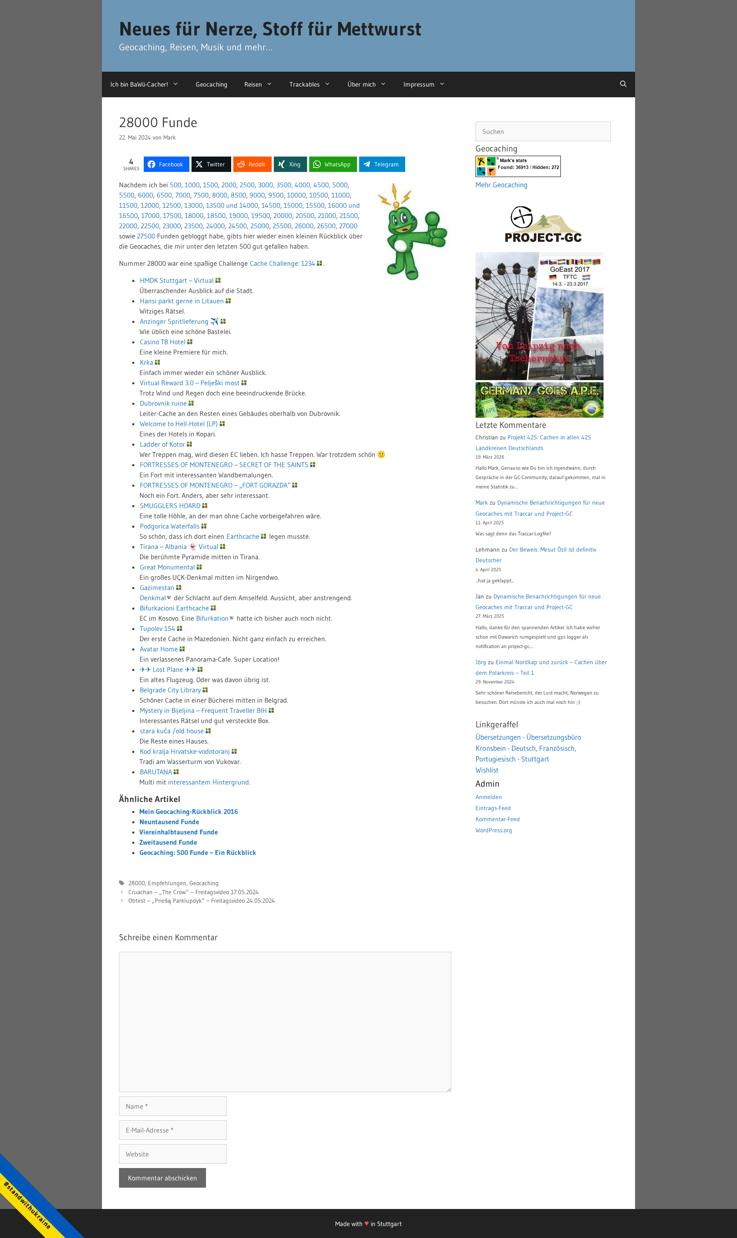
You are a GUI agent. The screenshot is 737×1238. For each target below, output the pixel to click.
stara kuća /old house (172, 731)
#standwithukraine (27, 1205)
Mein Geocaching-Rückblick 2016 (188, 811)
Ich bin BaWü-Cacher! (139, 84)
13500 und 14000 (232, 205)
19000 (238, 215)
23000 (171, 225)
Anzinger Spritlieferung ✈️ (179, 321)
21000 (327, 215)
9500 (276, 195)
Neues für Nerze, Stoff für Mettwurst (270, 29)
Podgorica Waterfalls (170, 526)
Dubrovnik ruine (163, 403)
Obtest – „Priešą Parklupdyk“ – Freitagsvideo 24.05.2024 (201, 900)
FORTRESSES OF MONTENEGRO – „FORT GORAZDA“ (215, 485)
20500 (305, 215)
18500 (216, 215)
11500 (128, 205)
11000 (340, 195)
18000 (194, 215)
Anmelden (489, 797)
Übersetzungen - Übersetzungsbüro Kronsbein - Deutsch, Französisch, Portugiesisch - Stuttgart (528, 747)
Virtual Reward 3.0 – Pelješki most (190, 382)
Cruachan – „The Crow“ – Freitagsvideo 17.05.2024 (193, 892)
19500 (260, 215)
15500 (315, 205)
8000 (219, 195)
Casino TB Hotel (163, 341)
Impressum (419, 84)
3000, (266, 184)
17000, (152, 215)
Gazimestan (157, 587)
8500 (238, 195)
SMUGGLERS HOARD (170, 505)
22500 (150, 225)
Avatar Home (159, 649)
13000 (193, 205)
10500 (318, 195)
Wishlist (487, 769)
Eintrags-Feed (493, 808)
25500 (282, 225)
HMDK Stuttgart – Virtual (177, 280)
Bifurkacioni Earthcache (174, 608)
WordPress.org (494, 830)
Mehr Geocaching (502, 184)
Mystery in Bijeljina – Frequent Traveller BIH (203, 710)
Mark (482, 502)
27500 (146, 236)
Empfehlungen (167, 883)
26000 (304, 225)
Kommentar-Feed (498, 819)
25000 (259, 225)
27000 (348, 225)
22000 (128, 225)
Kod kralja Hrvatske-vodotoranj (185, 751)
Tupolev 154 (157, 628)
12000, (151, 205)
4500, (322, 184)
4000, (303, 184)
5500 (126, 195)
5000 (340, 184)
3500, (284, 184)
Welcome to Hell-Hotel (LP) (179, 423)
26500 (326, 225)
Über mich (362, 84)
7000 (182, 195)
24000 (215, 225)
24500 (237, 225)
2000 (228, 184)
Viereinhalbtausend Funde (178, 832)
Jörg (481, 662)
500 (175, 184)
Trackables (305, 84)
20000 (282, 215)
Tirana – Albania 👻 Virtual (179, 546)
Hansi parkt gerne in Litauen (182, 300)
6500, (165, 195)
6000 (145, 195)
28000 (136, 883)
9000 (257, 195)
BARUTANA (156, 771)
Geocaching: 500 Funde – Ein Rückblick (197, 852)
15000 (293, 205)
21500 (348, 215)
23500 (193, 225)
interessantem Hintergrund (208, 782)
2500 (247, 184)
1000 (192, 184)
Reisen (253, 84)
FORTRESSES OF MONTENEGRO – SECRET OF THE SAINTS (224, 464)
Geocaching (211, 84)
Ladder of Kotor (162, 444)
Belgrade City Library (170, 690)
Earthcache (242, 536)
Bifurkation (212, 618)
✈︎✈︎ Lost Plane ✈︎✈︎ (168, 669)
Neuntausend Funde (169, 821)
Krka (146, 362)
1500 (210, 184)
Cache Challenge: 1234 (282, 263)
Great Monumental (167, 567)
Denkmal (153, 597)
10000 (296, 195)
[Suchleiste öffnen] (623, 84)
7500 (201, 195)
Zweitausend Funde (168, 842)
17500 (172, 215)
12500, (172, 205)
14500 (270, 205)
